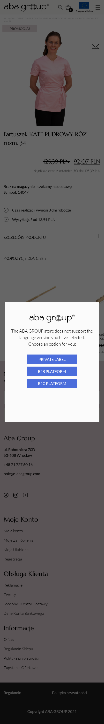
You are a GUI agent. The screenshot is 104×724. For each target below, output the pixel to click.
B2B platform (52, 371)
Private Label (52, 359)
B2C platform (52, 383)
